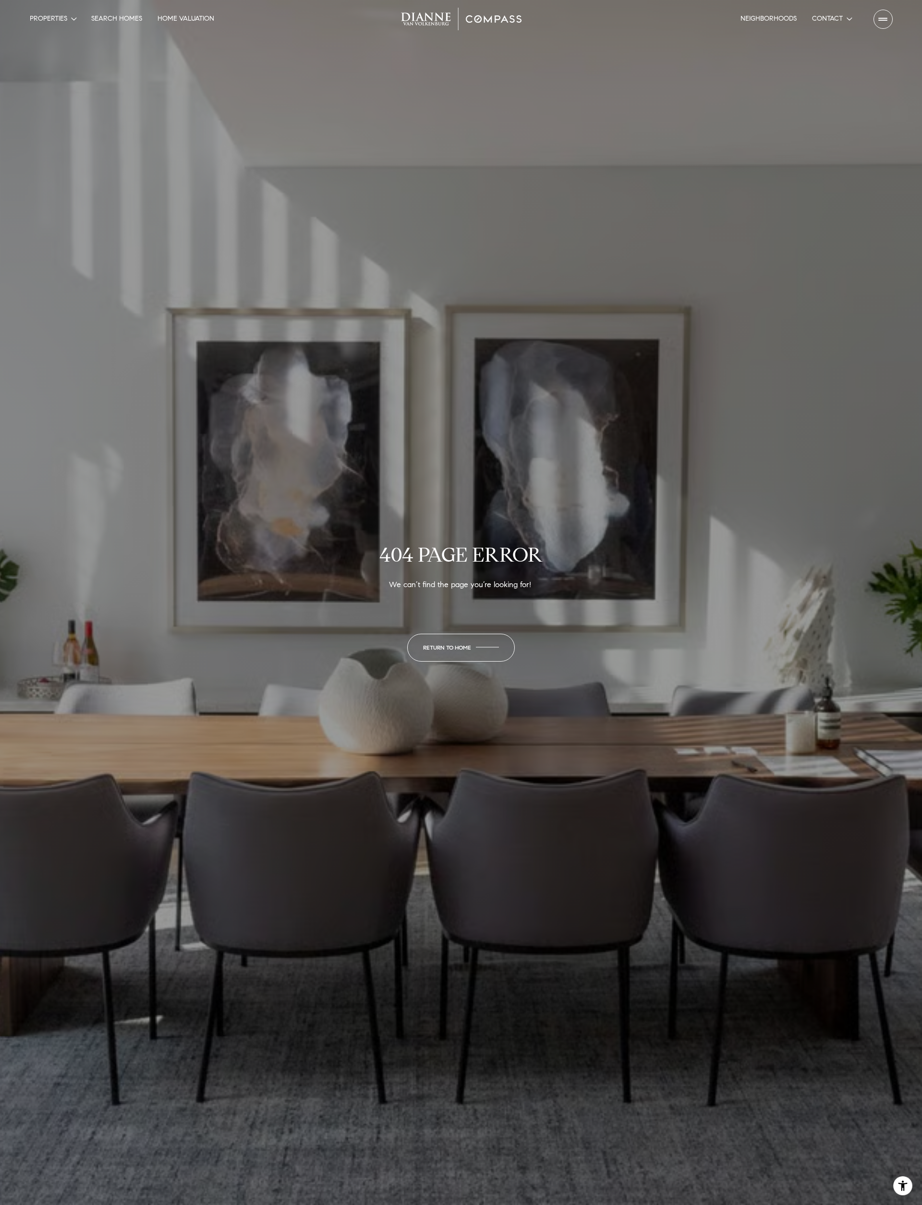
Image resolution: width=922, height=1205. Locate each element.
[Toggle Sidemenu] (883, 19)
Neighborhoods (768, 18)
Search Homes (116, 18)
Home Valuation (186, 18)
